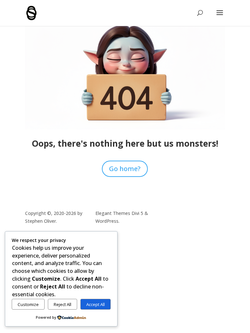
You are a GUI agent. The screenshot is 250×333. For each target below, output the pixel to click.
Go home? (125, 168)
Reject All (62, 304)
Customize (28, 304)
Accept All (95, 304)
